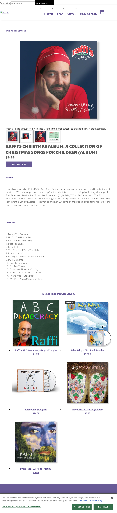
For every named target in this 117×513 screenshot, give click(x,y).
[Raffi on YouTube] (68, 492)
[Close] (112, 498)
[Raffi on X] (55, 492)
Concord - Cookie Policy (90, 500)
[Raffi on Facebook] (61, 492)
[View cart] (101, 12)
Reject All (103, 506)
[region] (58, 503)
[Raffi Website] (49, 492)
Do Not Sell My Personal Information (21, 506)
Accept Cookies (82, 506)
